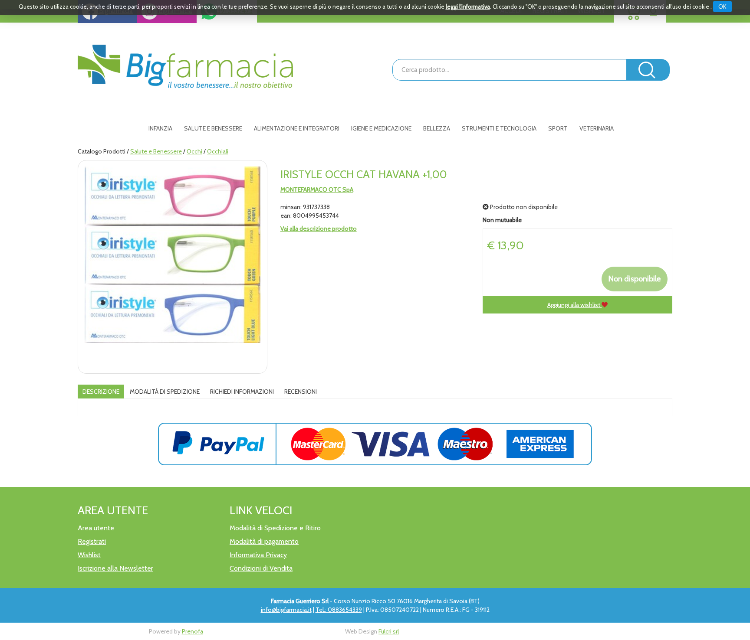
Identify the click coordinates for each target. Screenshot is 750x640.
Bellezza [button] (436, 128)
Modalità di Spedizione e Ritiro (275, 528)
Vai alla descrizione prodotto (318, 228)
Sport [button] (558, 128)
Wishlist (89, 555)
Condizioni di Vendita (261, 568)
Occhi (194, 151)
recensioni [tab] (300, 391)
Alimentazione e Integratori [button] (296, 128)
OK (722, 6)
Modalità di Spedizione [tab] (165, 391)
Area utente (96, 528)
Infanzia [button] (160, 128)
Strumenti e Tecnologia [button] (499, 128)
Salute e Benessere (156, 151)
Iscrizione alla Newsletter (115, 568)
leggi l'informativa (468, 6)
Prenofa (192, 631)
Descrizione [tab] (100, 391)
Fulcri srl (388, 631)
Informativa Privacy (258, 555)
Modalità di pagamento (264, 541)
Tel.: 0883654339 (339, 610)
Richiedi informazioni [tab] (242, 391)
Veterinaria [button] (596, 128)
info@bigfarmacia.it (286, 610)
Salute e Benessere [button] (213, 128)
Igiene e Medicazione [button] (381, 128)
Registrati (92, 541)
